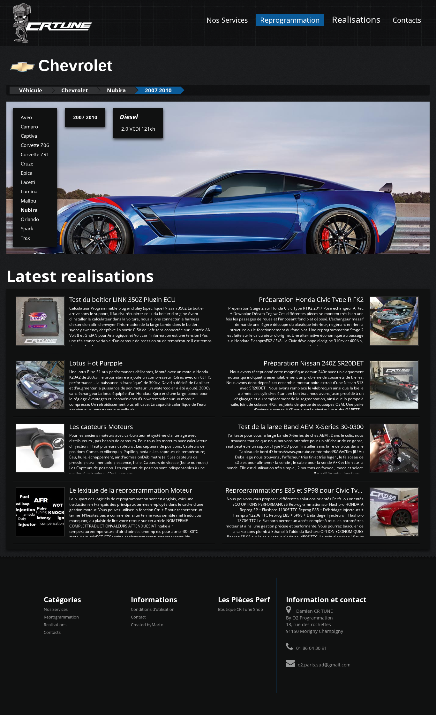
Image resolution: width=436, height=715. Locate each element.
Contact (138, 617)
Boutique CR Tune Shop (240, 609)
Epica (26, 173)
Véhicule (30, 90)
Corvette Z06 (35, 145)
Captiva (29, 136)
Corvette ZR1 (35, 154)
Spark (27, 228)
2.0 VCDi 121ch (138, 129)
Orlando (30, 219)
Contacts (407, 20)
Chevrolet (74, 90)
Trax (25, 237)
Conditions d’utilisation (153, 609)
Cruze (27, 163)
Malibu (28, 200)
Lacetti (28, 182)
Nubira (116, 90)
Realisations (356, 19)
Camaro (29, 126)
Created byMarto (147, 624)
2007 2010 (158, 90)
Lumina (29, 191)
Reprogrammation (290, 20)
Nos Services (227, 20)
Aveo (26, 117)
